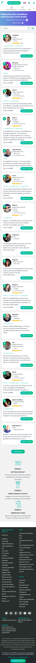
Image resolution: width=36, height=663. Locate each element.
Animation (5, 560)
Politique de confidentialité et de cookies (25, 594)
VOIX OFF (5, 535)
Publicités (5, 539)
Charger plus (18, 451)
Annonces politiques (8, 558)
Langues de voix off (24, 552)
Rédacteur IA (5, 601)
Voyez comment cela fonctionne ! (15, 20)
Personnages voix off (25, 567)
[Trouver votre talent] (29, 3)
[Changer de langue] (24, 3)
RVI (3, 548)
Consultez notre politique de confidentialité (21, 654)
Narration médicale (7, 563)
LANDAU (4, 555)
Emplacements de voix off (26, 564)
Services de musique (7, 584)
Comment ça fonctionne (26, 533)
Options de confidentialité (26, 599)
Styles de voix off (24, 562)
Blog (20, 535)
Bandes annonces (7, 577)
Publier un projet (14, 3)
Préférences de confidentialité (18, 657)
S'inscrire (21, 582)
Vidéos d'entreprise (7, 543)
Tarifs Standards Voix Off (26, 545)
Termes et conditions (25, 590)
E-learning (5, 541)
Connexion (22, 580)
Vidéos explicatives (7, 546)
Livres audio (5, 553)
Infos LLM (22, 606)
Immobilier (5, 565)
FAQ (20, 538)
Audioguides (5, 570)
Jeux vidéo (5, 551)
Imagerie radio (6, 572)
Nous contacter (23, 587)
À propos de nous (24, 585)
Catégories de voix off (25, 559)
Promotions (22, 9)
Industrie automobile (8, 567)
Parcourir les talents (11, 9)
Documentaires (6, 574)
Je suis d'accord (18, 661)
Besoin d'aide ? (16, 23)
